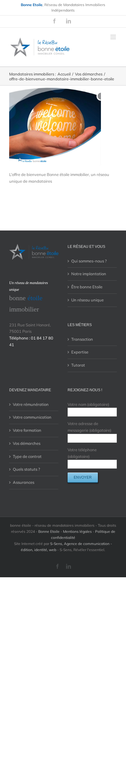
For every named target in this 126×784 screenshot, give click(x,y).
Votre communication (32, 417)
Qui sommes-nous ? (89, 260)
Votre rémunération (31, 404)
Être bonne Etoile (86, 286)
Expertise (79, 352)
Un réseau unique (87, 299)
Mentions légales (77, 531)
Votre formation (27, 430)
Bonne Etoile (49, 531)
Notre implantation (88, 273)
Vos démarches (26, 443)
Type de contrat (27, 456)
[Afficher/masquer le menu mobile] (113, 37)
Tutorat (78, 365)
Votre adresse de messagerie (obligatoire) (89, 427)
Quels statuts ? (26, 469)
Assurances (23, 482)
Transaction (82, 339)
